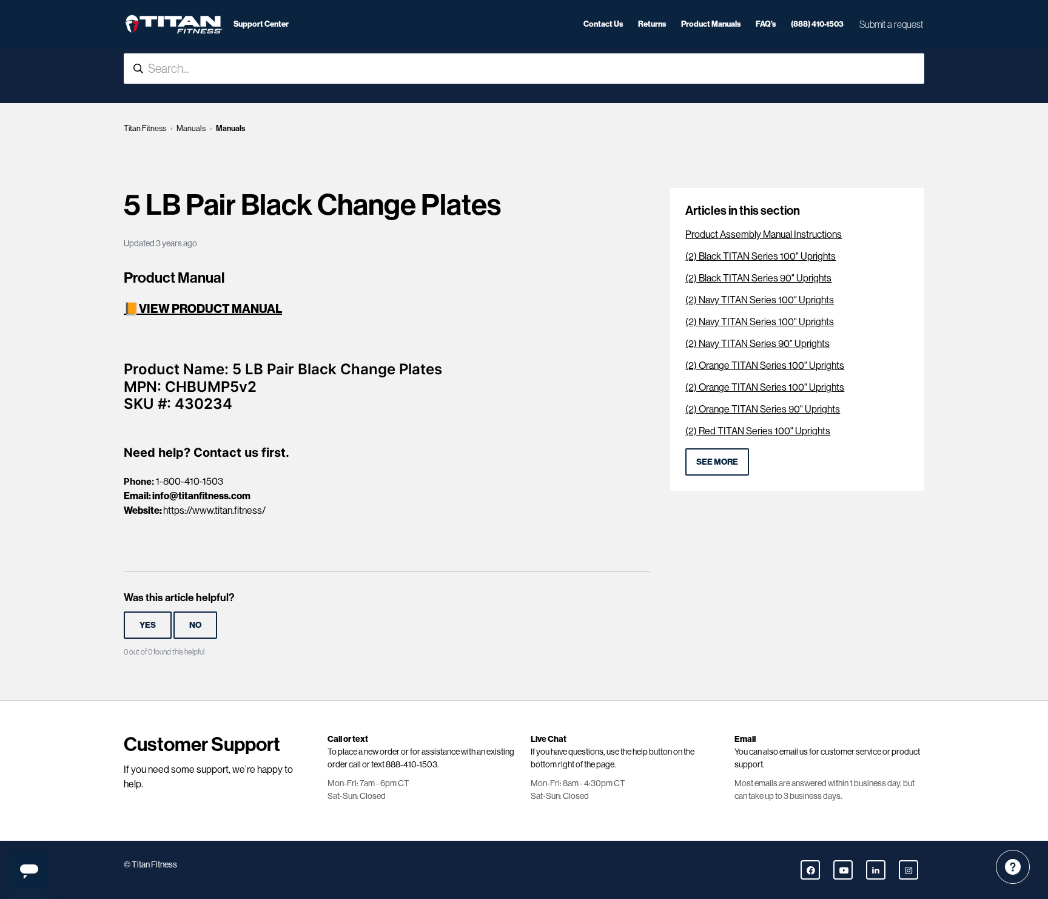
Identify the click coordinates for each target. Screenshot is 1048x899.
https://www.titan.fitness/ (214, 510)
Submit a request (891, 24)
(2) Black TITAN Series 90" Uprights (758, 278)
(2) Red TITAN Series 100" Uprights (757, 431)
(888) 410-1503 (817, 24)
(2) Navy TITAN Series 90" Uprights (757, 343)
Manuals (191, 128)
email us (793, 751)
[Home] (174, 24)
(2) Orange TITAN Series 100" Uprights (764, 365)
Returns (652, 24)
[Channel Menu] (1013, 867)
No (195, 625)
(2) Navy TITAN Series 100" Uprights (759, 300)
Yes (147, 625)
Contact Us (603, 24)
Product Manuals (711, 24)
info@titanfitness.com (201, 496)
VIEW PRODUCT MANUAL (210, 308)
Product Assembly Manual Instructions (763, 234)
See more (717, 462)
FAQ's (766, 24)
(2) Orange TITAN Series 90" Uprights (762, 409)
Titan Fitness (145, 128)
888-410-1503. (412, 764)
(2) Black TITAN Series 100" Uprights (760, 256)
